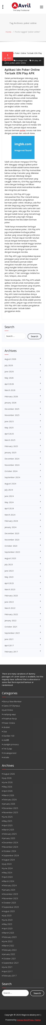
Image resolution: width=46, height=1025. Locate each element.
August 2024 (10, 483)
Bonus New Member (12, 701)
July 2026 (9, 365)
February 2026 (11, 396)
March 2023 (10, 589)
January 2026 (10, 402)
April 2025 (9, 433)
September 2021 (12, 633)
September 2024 (12, 477)
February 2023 (11, 595)
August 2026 (10, 359)
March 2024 (10, 514)
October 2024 (11, 471)
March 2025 (10, 440)
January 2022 (10, 620)
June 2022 (9, 602)
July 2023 (9, 564)
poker (12, 63)
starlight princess (11, 744)
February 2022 (11, 614)
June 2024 (9, 496)
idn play (35, 60)
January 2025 (10, 452)
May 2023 (9, 577)
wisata (6, 757)
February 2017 (11, 651)
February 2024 (11, 521)
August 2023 (10, 558)
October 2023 (11, 546)
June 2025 (9, 421)
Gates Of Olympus (11, 705)
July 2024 (9, 489)
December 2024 (12, 458)
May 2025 (9, 427)
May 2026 (9, 378)
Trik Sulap (7, 748)
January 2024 (10, 527)
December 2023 (12, 533)
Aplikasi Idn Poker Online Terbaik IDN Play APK (22, 71)
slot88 (6, 740)
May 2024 (9, 502)
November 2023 (12, 539)
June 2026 (9, 371)
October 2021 (11, 626)
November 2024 (12, 465)
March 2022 (10, 608)
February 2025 (11, 446)
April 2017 (9, 645)
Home (8, 31)
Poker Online (9, 723)
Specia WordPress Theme (29, 1019)
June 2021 (9, 639)
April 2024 (9, 508)
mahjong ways (9, 714)
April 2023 (9, 583)
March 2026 (10, 390)
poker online (21, 63)
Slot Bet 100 (8, 735)
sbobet (6, 727)
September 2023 (12, 552)
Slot (5, 731)
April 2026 (9, 384)
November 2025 (12, 415)
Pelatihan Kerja (10, 718)
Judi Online (8, 710)
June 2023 (9, 570)
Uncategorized (21, 60)
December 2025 (12, 409)
